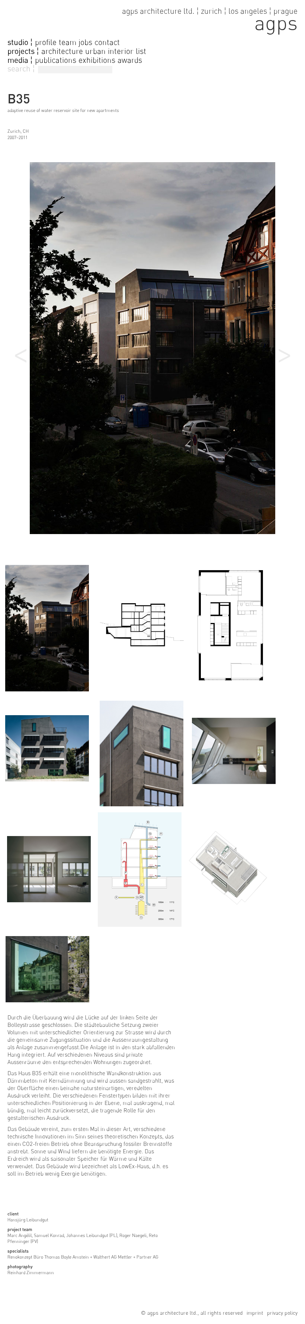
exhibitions (96, 60)
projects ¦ (23, 51)
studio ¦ (20, 42)
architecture (62, 51)
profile (46, 42)
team (67, 42)
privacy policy (282, 1312)
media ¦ (20, 60)
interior (121, 51)
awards (130, 60)
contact (107, 42)
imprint (255, 1312)
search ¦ (21, 68)
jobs (85, 42)
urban (95, 51)
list (141, 51)
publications (55, 60)
